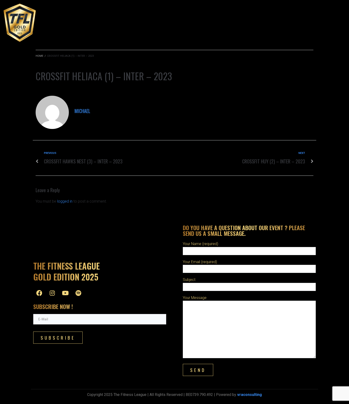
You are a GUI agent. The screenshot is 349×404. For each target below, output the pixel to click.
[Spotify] (78, 293)
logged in (64, 201)
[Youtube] (65, 293)
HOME (39, 55)
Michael (82, 110)
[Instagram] (52, 293)
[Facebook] (39, 293)
